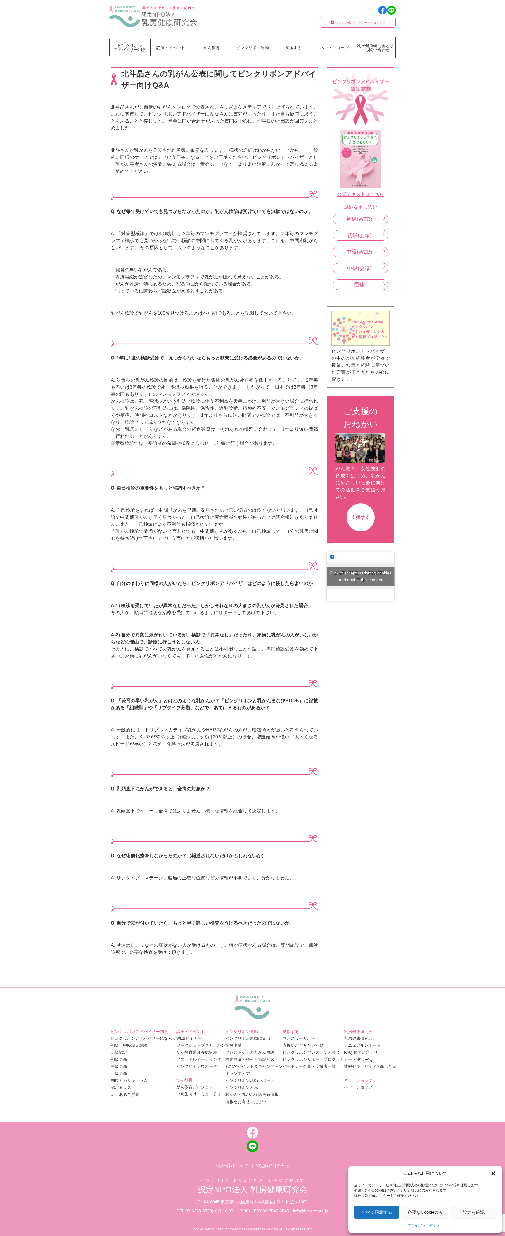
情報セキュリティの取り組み (370, 1066)
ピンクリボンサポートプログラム (313, 1059)
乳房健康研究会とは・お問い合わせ (375, 48)
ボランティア (237, 1073)
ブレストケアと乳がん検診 (249, 1052)
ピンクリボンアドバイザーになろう (143, 1038)
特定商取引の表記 (272, 1165)
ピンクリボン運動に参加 (247, 1038)
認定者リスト (123, 1087)
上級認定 (119, 1052)
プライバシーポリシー (425, 1225)
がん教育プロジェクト (196, 1086)
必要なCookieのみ (425, 1212)
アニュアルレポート (362, 1045)
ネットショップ (334, 48)
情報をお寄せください (245, 1101)
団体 (359, 285)
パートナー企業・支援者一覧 (309, 1066)
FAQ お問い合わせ (361, 1052)
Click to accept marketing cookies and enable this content (360, 576)
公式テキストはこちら (360, 194)
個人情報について (232, 1165)
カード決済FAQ (358, 1059)
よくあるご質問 (125, 1094)
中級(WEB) (359, 252)
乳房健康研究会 (358, 1038)
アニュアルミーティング (198, 1059)
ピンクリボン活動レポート (249, 1080)
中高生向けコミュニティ (198, 1094)
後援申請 (233, 1045)
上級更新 (119, 1073)
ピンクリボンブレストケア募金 (311, 1052)
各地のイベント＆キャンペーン (254, 1066)
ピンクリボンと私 (241, 1087)
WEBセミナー (189, 1038)
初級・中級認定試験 (129, 1045)
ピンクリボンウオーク (196, 1066)
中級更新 (119, 1066)
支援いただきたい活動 (303, 1045)
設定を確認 (474, 1212)
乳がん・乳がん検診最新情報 (252, 1094)
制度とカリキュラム (129, 1080)
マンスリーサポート (301, 1038)
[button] (493, 1173)
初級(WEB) (359, 219)
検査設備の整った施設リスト (252, 1059)
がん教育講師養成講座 (196, 1052)
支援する (360, 517)
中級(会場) (359, 268)
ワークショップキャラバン (200, 1045)
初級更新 (119, 1059)
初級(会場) (359, 235)
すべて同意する (377, 1212)
